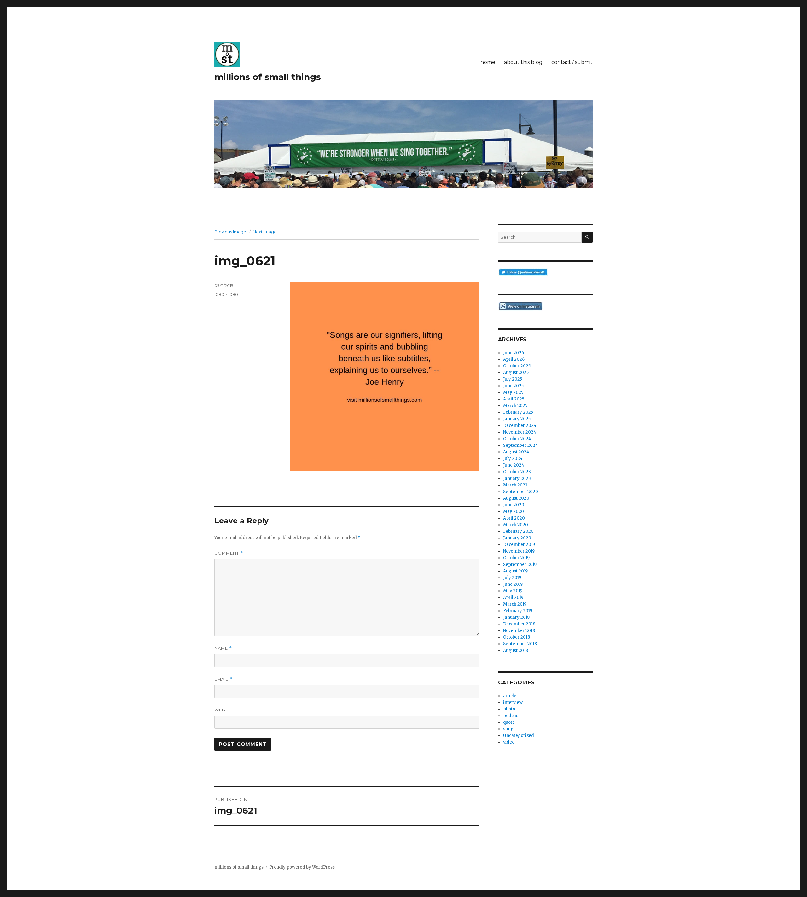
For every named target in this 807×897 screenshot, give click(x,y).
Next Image (265, 231)
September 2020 (520, 491)
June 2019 (513, 584)
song (508, 729)
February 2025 (518, 412)
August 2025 (516, 372)
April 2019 (513, 597)
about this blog (523, 62)
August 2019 (515, 571)
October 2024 (517, 438)
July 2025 (512, 379)
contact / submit (572, 62)
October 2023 (517, 471)
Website (224, 709)
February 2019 (517, 610)
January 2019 (516, 617)
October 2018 (516, 637)
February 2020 (518, 531)
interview (513, 702)
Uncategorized (518, 735)
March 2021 (515, 485)
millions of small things (267, 77)
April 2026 (514, 359)
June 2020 (513, 505)
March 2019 (514, 604)
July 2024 (513, 458)
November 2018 (519, 630)
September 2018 (520, 644)
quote (509, 722)
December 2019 (519, 544)
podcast (511, 715)
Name (223, 648)
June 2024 (513, 465)
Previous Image (230, 231)
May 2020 (513, 511)
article (509, 696)
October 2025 (517, 366)
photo (509, 709)
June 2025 (513, 385)
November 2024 (519, 432)
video (508, 742)
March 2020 (515, 524)
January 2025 (517, 419)
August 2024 (516, 452)
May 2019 (512, 591)
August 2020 (516, 498)
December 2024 (520, 425)
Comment (228, 553)
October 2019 (516, 558)
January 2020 (517, 538)
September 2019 (520, 564)
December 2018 (519, 624)
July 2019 (512, 577)
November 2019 (519, 551)
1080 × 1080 (226, 294)
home (487, 62)
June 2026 (513, 352)
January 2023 (517, 478)
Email (223, 679)
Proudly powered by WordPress (302, 867)
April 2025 (513, 399)
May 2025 (513, 392)
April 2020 (514, 518)
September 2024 (520, 445)
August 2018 (515, 650)
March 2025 (515, 405)
